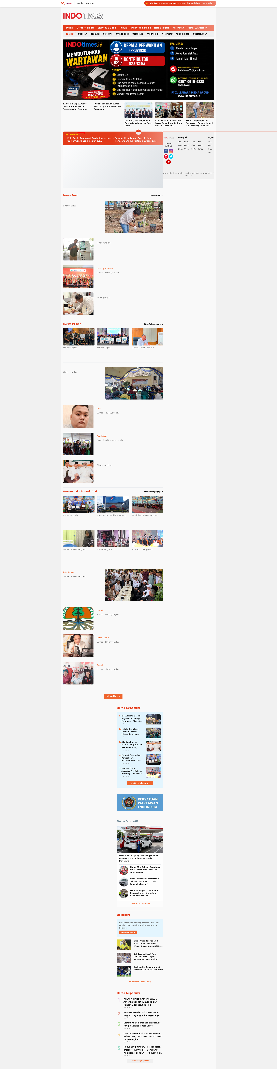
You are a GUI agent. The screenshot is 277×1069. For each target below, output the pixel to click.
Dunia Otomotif (127, 821)
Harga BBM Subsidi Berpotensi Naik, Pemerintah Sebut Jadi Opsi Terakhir (145, 869)
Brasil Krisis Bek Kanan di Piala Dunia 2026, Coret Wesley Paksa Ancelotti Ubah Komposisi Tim (148, 943)
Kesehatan (178, 28)
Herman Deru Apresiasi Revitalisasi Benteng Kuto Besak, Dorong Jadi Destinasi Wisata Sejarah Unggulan (132, 771)
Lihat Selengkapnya (152, 324)
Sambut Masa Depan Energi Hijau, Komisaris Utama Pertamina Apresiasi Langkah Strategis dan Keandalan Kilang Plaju (137, 139)
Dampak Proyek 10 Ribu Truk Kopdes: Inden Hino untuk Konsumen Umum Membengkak (144, 893)
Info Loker (201, 142)
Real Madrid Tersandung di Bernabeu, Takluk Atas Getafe (148, 968)
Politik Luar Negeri (197, 28)
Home (69, 3)
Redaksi (211, 142)
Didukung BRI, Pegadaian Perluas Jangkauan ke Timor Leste (138, 123)
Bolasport (123, 914)
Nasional (201, 145)
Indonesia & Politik (141, 28)
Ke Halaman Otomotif (139, 903)
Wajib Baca (123, 34)
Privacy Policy (211, 152)
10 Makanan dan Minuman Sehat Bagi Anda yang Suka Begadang (107, 106)
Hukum (124, 28)
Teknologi (153, 34)
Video (72, 34)
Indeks (69, 28)
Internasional (181, 145)
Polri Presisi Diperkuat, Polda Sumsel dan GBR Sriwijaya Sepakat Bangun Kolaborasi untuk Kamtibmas (89, 139)
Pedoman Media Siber (211, 149)
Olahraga (138, 34)
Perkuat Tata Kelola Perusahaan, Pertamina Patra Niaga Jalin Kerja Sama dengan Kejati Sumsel (132, 758)
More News (113, 696)
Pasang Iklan (211, 145)
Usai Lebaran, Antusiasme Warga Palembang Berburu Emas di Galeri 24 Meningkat (168, 123)
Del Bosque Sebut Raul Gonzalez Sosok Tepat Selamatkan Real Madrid (146, 956)
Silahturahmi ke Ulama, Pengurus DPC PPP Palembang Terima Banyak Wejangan (132, 745)
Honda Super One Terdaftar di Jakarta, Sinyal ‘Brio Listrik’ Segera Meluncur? (144, 881)
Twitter (172, 160)
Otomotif (167, 34)
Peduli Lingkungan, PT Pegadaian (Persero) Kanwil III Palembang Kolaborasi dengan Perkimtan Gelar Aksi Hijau (181, 3)
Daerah (83, 34)
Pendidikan (183, 34)
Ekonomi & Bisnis (107, 28)
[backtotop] (138, 132)
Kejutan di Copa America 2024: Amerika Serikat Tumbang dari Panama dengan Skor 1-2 (75, 106)
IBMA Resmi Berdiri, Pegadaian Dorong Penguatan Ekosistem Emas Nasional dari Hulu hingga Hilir (132, 718)
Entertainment (187, 142)
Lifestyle (108, 34)
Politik (194, 149)
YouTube (170, 165)
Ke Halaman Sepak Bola (139, 982)
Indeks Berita (155, 195)
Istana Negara (161, 28)
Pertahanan (200, 34)
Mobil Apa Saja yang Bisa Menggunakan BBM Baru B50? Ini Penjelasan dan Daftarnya (139, 858)
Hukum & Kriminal (194, 142)
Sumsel (96, 34)
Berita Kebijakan (85, 28)
